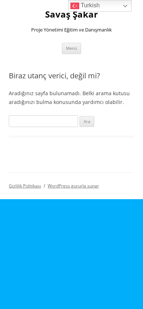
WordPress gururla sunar (73, 186)
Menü (71, 48)
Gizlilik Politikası (25, 186)
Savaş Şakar (71, 14)
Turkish (89, 5)
